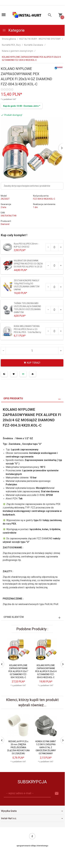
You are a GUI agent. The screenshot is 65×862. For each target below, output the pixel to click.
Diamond (5, 224)
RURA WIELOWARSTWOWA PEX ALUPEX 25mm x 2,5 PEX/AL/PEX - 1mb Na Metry (27, 329)
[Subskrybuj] (57, 793)
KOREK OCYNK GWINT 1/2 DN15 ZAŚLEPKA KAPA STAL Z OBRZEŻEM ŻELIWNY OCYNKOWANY (46, 747)
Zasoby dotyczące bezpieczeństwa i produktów (27, 186)
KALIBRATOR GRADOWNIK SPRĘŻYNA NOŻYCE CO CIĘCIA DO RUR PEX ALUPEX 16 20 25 (28, 263)
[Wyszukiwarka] (48, 15)
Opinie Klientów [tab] (13, 617)
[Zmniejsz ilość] (48, 247)
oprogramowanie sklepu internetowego (32, 846)
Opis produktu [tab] (13, 398)
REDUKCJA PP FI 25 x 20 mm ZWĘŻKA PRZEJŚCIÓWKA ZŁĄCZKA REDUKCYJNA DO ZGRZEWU (18, 747)
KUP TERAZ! (33, 362)
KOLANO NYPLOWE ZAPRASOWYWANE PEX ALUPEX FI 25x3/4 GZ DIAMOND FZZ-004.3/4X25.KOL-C (45, 671)
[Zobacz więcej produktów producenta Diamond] (58, 67)
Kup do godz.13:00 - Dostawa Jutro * (21, 106)
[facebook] (32, 836)
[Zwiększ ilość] (60, 247)
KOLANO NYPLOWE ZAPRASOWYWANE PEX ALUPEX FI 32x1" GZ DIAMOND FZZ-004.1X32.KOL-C (18, 671)
